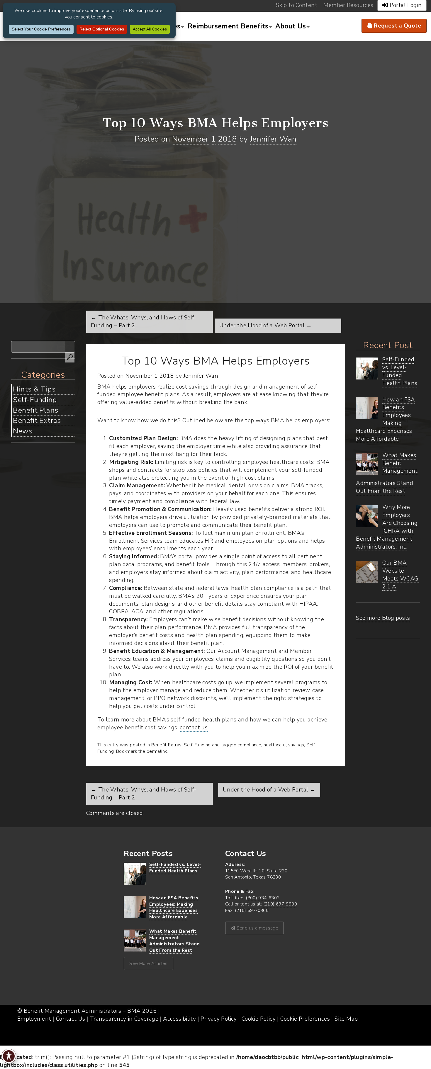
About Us (290, 26)
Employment (34, 1019)
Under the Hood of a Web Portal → (265, 325)
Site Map (346, 1019)
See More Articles (148, 963)
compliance (249, 745)
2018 (227, 139)
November (190, 139)
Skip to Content (296, 5)
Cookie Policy (259, 1019)
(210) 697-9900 (280, 904)
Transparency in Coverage (124, 1019)
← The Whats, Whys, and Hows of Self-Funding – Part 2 (143, 321)
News (22, 431)
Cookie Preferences (305, 1019)
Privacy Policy (219, 1019)
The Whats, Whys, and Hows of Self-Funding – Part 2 (143, 793)
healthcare (275, 745)
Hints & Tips (34, 389)
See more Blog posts (383, 618)
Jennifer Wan (273, 139)
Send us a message (256, 928)
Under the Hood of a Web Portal (269, 790)
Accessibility (179, 1019)
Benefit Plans (35, 410)
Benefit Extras (37, 420)
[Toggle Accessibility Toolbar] (9, 1056)
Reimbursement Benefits (228, 26)
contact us (194, 727)
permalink (157, 751)
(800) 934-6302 (262, 898)
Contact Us (70, 1019)
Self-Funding (35, 400)
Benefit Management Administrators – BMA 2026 (90, 1011)
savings (296, 745)
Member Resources (348, 5)
